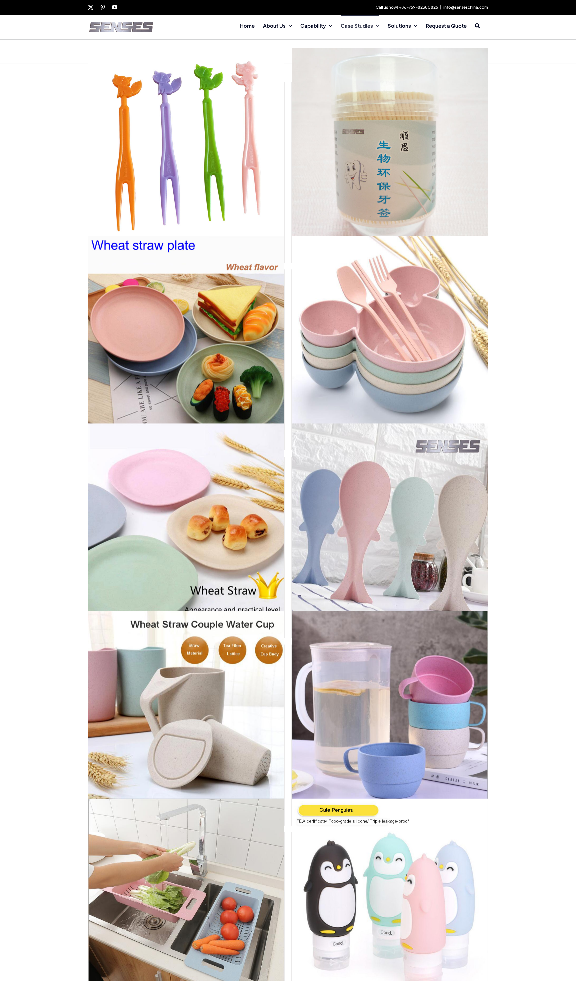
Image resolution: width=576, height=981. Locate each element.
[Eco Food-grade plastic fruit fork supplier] (186, 146)
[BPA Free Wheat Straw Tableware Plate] (186, 521)
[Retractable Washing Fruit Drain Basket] (186, 897)
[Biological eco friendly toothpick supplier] (390, 146)
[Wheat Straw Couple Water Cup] (186, 709)
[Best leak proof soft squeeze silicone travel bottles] (390, 897)
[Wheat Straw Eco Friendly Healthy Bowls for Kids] (390, 334)
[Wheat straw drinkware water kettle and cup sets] (390, 709)
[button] (477, 25)
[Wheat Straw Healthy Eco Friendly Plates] (186, 334)
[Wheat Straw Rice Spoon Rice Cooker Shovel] (390, 521)
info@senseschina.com (465, 7)
